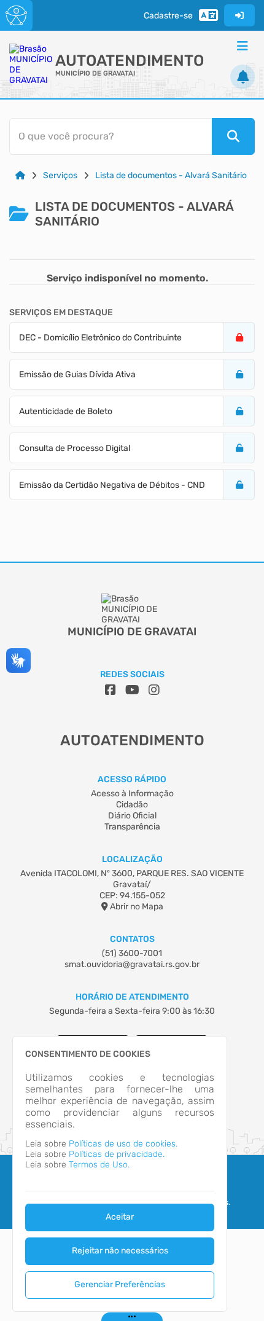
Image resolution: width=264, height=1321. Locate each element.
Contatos (132, 939)
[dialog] (119, 1174)
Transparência (132, 826)
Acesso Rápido (132, 779)
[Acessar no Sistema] (239, 15)
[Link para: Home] (20, 175)
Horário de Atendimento (132, 997)
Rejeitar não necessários (120, 1250)
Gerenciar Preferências (119, 1284)
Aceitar (120, 1217)
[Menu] (242, 46)
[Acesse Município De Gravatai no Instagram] (154, 690)
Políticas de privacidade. (117, 1154)
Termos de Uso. (99, 1164)
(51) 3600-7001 (132, 953)
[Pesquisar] (233, 136)
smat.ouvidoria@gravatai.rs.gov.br (132, 964)
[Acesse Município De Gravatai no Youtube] (132, 690)
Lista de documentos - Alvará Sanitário (171, 175)
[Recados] (242, 77)
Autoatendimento (129, 60)
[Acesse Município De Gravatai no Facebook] (110, 690)
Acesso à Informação (132, 793)
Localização (132, 859)
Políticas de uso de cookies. (123, 1144)
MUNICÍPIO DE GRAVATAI (95, 73)
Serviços (60, 175)
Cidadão (132, 804)
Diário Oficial (132, 815)
